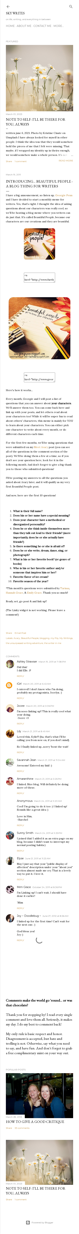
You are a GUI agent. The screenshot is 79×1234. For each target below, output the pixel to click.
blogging (44, 638)
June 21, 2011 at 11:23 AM (37, 858)
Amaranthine (25, 778)
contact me (42, 26)
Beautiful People (30, 638)
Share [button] (9, 161)
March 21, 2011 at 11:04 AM (51, 760)
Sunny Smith (25, 833)
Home (10, 26)
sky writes (15, 13)
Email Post (20, 633)
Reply (20, 676)
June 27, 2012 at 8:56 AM (55, 916)
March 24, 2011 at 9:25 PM (48, 833)
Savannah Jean (26, 760)
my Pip (54, 638)
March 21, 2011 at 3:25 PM (48, 778)
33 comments (22, 1128)
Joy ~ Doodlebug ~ (29, 915)
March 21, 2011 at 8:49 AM (36, 731)
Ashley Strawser (27, 661)
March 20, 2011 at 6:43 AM (37, 683)
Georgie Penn (63, 195)
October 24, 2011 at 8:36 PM (47, 887)
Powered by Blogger (42, 1222)
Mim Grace (24, 887)
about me (24, 26)
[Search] (71, 5)
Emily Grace (34, 592)
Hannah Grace (14, 592)
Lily (19, 731)
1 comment (21, 161)
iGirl (19, 683)
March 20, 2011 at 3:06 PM (40, 706)
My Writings (66, 638)
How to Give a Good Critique (35, 1121)
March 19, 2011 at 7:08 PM (52, 661)
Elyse (20, 858)
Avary (17, 638)
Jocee (21, 705)
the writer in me (52, 643)
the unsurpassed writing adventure (24, 643)
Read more (66, 160)
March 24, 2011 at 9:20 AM (48, 801)
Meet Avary (41, 447)
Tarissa (64, 588)
